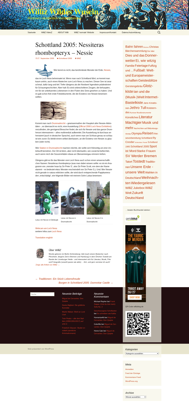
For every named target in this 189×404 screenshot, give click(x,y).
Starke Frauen (146, 151)
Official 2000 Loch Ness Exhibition (95, 126)
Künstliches (131, 117)
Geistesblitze (147, 80)
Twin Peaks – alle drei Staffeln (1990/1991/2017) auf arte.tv (73, 321)
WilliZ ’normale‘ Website (84, 32)
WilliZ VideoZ (46, 32)
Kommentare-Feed (133, 377)
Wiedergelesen (143, 183)
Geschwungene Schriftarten (105, 311)
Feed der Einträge (132, 373)
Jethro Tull (138, 108)
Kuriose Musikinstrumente (140, 113)
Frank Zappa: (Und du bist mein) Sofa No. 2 (104, 304)
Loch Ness (57, 231)
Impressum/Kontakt (108, 32)
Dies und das (135, 55)
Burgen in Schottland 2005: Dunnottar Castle (86, 282)
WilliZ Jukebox (135, 188)
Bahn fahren (134, 46)
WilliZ (79, 58)
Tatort (128, 161)
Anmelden (129, 369)
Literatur (145, 117)
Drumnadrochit (58, 123)
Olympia (136, 133)
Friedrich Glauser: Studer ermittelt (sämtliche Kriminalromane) (73, 330)
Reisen (148, 133)
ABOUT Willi (63, 32)
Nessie (107, 70)
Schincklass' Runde (141, 142)
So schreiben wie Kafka (106, 313)
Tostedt (139, 161)
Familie (129, 65)
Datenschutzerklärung (131, 32)
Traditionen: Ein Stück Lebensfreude (57, 278)
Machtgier (133, 122)
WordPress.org (131, 381)
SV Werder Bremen (141, 156)
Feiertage (141, 65)
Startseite (32, 32)
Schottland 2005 (65, 58)
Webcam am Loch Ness (46, 228)
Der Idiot (150, 51)
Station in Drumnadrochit (51, 148)
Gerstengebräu (134, 86)
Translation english (44, 238)
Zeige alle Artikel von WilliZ (48, 265)
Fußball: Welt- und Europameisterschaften (139, 75)
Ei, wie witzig (146, 61)
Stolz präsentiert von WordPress (41, 349)
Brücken (146, 47)
